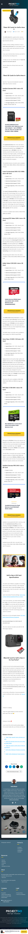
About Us (4, 877)
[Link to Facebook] (6, 766)
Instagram (20, 850)
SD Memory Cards (6, 866)
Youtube (20, 847)
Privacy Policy (20, 893)
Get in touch (4, 882)
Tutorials (4, 863)
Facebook (20, 848)
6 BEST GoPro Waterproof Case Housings (15, 754)
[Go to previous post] (14, 812)
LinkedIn (19, 851)
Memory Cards (6, 10)
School (3, 860)
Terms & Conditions (21, 894)
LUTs (3, 864)
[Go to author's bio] (14, 781)
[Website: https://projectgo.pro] (12, 802)
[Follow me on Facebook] (15, 802)
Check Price (24, 931)
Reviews (4, 861)
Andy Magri (14, 786)
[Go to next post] (14, 827)
